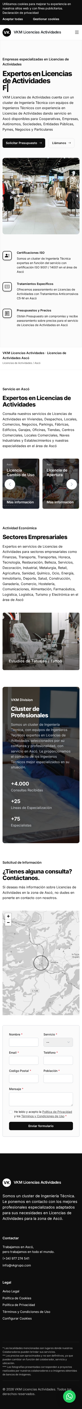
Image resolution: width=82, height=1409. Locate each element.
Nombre (15, 1034)
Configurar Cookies (17, 1318)
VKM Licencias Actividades (37, 32)
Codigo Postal (20, 1070)
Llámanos (59, 143)
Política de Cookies (17, 1298)
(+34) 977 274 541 (16, 1258)
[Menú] (76, 32)
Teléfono (51, 1052)
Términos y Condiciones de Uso (42, 1116)
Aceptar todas (13, 19)
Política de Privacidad (57, 1111)
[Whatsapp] (69, 1396)
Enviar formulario (41, 1126)
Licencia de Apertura (57, 472)
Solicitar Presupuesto (21, 143)
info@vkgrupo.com (17, 1265)
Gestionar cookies (46, 19)
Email (14, 1052)
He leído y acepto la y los (43, 1114)
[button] (71, 484)
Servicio (50, 1034)
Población (52, 1070)
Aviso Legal (11, 1291)
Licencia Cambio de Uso (20, 472)
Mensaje (16, 1089)
